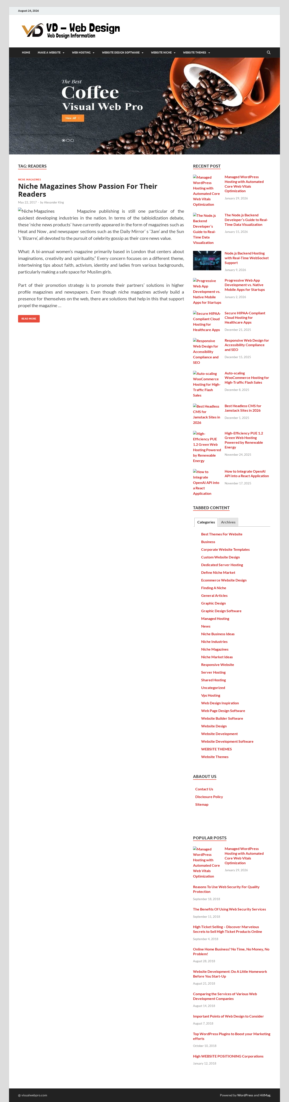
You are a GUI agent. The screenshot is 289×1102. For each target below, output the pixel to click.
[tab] (205, 522)
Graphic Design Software (221, 611)
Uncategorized (213, 687)
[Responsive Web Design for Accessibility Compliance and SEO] (207, 341)
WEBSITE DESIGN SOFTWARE (121, 52)
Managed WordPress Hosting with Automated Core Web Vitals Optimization (244, 184)
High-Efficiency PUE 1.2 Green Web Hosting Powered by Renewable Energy (244, 440)
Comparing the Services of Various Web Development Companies (225, 996)
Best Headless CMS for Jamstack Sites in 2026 (243, 408)
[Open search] (268, 52)
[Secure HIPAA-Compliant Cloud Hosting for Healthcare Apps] (207, 313)
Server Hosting (213, 672)
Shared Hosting (213, 680)
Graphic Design (213, 603)
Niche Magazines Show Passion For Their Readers (87, 190)
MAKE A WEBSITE (49, 52)
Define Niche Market (218, 572)
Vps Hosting (210, 695)
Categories (206, 522)
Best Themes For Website (221, 534)
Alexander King (54, 202)
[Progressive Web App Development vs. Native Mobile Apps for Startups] (207, 280)
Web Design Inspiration (220, 703)
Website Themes (214, 756)
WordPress (245, 1095)
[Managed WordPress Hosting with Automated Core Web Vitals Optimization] (207, 177)
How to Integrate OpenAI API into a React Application (247, 473)
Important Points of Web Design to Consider (228, 1016)
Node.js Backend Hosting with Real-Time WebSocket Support (247, 258)
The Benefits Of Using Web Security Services (229, 909)
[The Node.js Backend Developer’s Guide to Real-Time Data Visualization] (207, 215)
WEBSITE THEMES (194, 52)
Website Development (219, 733)
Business (208, 541)
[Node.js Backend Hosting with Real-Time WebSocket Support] (207, 253)
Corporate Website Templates (225, 549)
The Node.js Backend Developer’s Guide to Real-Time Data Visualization (246, 219)
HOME (26, 52)
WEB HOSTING (81, 52)
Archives (228, 522)
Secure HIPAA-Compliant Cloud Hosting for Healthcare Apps (245, 318)
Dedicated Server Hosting (222, 565)
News (205, 626)
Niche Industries (214, 641)
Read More (27, 317)
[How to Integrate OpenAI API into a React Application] (207, 471)
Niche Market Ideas (217, 657)
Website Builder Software (222, 718)
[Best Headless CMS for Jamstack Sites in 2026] (207, 406)
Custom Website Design (220, 557)
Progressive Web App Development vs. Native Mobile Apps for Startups (245, 285)
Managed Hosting (215, 618)
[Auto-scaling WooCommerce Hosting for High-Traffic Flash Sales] (207, 373)
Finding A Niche (213, 588)
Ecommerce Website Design (224, 580)
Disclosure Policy (209, 796)
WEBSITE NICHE (161, 52)
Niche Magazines (29, 179)
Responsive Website (217, 664)
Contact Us (204, 789)
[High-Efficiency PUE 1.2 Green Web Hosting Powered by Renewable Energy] (207, 433)
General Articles (214, 595)
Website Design (214, 726)
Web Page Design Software (223, 710)
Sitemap (201, 804)
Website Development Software (227, 741)
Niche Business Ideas (218, 634)
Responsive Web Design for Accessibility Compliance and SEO (247, 345)
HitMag (265, 1095)
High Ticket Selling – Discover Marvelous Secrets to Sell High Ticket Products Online (227, 929)
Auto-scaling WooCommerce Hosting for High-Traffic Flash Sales (247, 378)
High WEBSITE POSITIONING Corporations (228, 1056)
